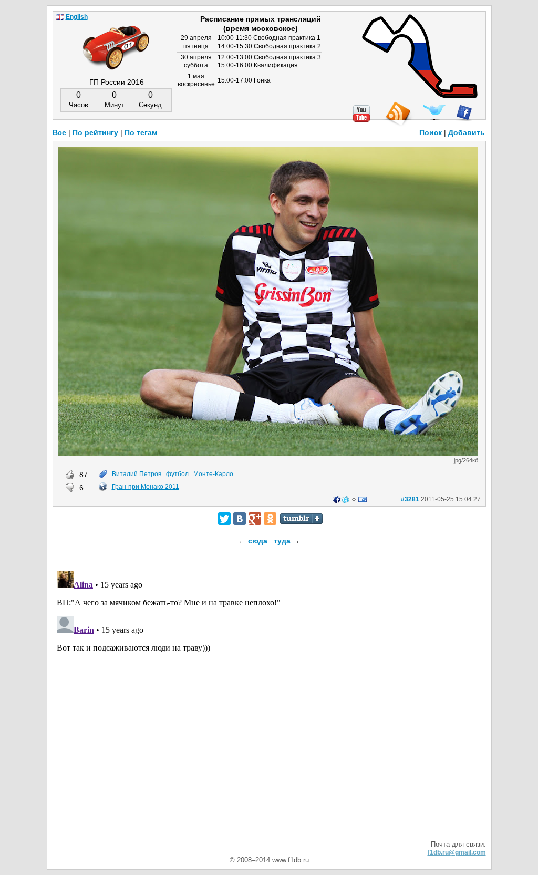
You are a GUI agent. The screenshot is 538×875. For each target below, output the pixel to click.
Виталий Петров (136, 474)
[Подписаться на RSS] (398, 114)
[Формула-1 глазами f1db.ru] (116, 39)
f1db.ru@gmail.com (457, 852)
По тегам (141, 132)
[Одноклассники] (270, 518)
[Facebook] (464, 113)
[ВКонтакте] (239, 518)
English (77, 16)
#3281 (410, 499)
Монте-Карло (213, 474)
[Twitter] (224, 518)
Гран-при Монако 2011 (145, 486)
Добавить (466, 132)
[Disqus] (269, 698)
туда (282, 541)
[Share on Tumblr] (301, 518)
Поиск (430, 132)
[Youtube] (361, 113)
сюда (257, 541)
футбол (177, 474)
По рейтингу (95, 132)
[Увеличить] (268, 453)
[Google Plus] (255, 518)
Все (59, 132)
